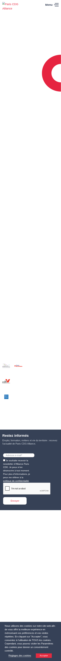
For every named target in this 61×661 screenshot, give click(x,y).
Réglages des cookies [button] (19, 655)
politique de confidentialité (16, 481)
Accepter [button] (44, 655)
